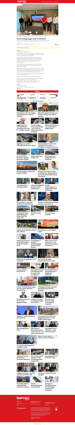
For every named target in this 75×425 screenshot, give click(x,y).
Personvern (32, 418)
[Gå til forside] (22, 1)
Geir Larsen (52, 403)
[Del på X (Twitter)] (56, 44)
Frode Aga (39, 401)
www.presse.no (46, 410)
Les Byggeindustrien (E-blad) (45, 1)
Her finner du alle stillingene (37, 101)
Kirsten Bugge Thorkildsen (52, 402)
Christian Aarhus (38, 402)
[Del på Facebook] (55, 44)
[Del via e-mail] (57, 44)
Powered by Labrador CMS (37, 423)
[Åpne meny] (56, 1)
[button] (18, 96)
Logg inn (51, 1)
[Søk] (54, 1)
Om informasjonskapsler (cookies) (35, 417)
